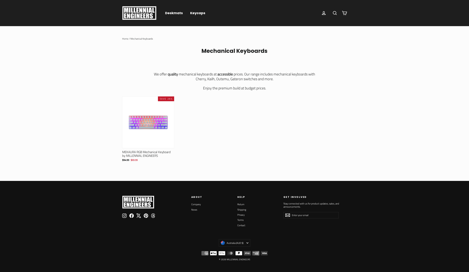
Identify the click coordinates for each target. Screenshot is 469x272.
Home (125, 38)
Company (196, 204)
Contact (241, 225)
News (194, 209)
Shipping (241, 209)
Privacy (241, 215)
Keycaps (197, 13)
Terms (240, 220)
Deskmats (174, 13)
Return (240, 204)
